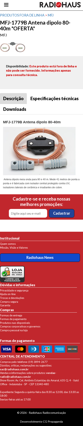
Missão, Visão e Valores (14, 247)
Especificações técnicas (54, 98)
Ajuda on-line (8, 294)
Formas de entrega (11, 315)
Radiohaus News (40, 257)
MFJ (51, 15)
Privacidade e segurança (14, 290)
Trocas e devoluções (12, 297)
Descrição (13, 98)
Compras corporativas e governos (20, 326)
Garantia (5, 305)
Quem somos (8, 243)
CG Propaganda (53, 421)
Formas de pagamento (13, 319)
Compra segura (9, 301)
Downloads (14, 109)
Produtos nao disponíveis (15, 322)
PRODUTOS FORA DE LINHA (22, 15)
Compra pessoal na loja (14, 330)
